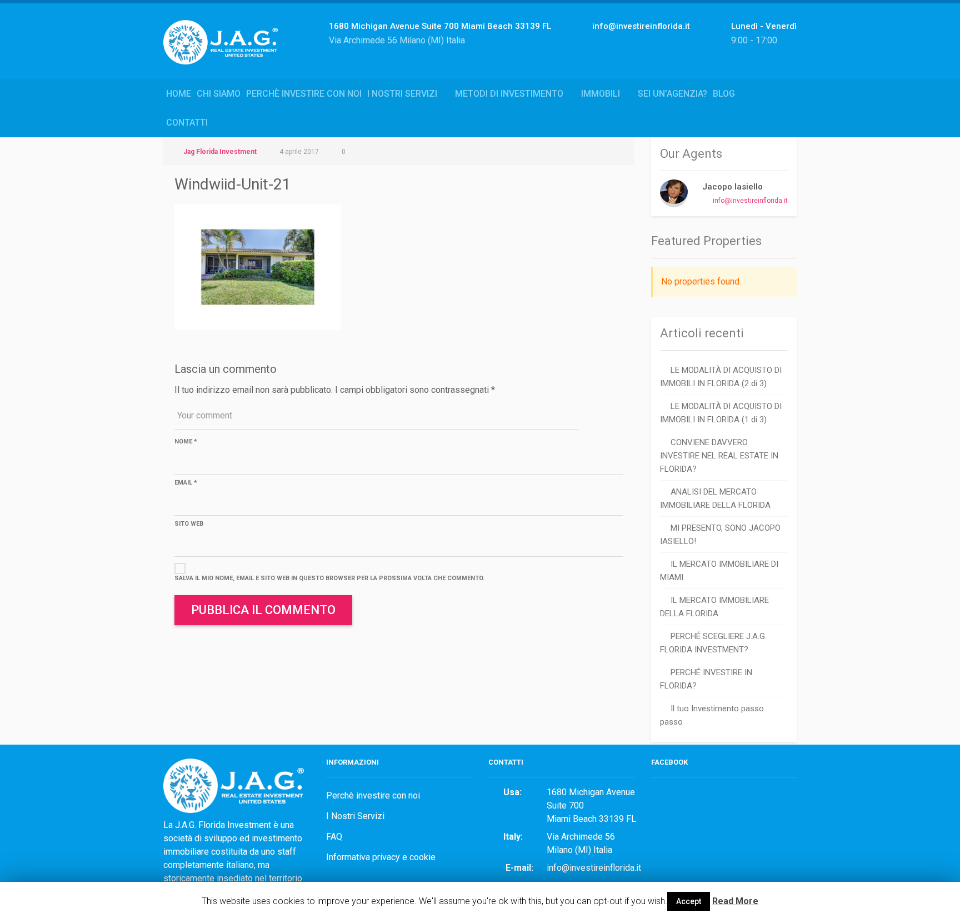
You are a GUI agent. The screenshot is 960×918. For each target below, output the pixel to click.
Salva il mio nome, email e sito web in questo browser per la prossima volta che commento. (329, 578)
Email (185, 483)
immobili (600, 93)
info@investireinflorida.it (750, 200)
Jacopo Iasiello (732, 187)
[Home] (224, 54)
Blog (724, 93)
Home (178, 93)
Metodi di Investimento (509, 93)
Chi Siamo (219, 93)
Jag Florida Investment (220, 152)
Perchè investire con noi (304, 93)
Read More (735, 901)
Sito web (188, 524)
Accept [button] (688, 901)
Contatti (187, 122)
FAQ (334, 836)
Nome (185, 441)
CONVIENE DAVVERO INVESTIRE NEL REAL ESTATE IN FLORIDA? (719, 455)
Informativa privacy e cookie (381, 857)
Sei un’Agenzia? (672, 93)
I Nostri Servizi (402, 93)
